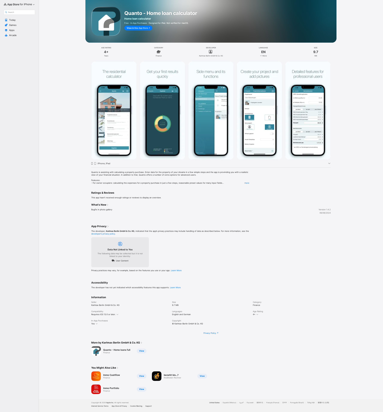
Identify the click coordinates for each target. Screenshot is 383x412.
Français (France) (272, 402)
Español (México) (229, 402)
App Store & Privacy (119, 406)
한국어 (284, 402)
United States (214, 402)
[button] (19, 20)
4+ (254, 314)
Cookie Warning (136, 406)
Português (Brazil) (297, 402)
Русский (250, 402)
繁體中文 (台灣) (323, 402)
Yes (93, 323)
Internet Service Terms (99, 406)
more (246, 183)
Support (148, 406)
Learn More (176, 270)
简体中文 (260, 402)
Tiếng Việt (311, 402)
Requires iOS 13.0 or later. (103, 314)
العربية (241, 402)
